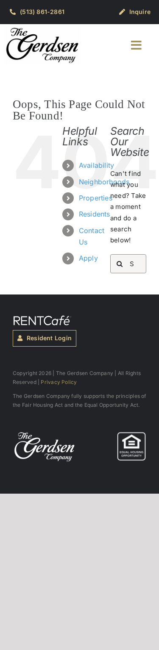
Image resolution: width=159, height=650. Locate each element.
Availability (96, 165)
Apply (88, 258)
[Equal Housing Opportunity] (131, 435)
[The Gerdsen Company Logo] (42, 30)
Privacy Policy (59, 382)
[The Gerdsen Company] (44, 435)
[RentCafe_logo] (42, 318)
